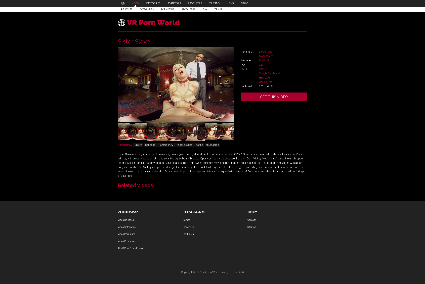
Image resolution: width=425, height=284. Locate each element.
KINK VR (264, 60)
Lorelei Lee (265, 51)
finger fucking (184, 144)
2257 (241, 272)
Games (186, 220)
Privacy (225, 272)
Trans (218, 9)
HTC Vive (264, 77)
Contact (251, 220)
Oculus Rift (265, 82)
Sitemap (251, 227)
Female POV (166, 144)
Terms (233, 272)
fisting (199, 144)
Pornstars (167, 9)
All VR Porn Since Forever (131, 248)
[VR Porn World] (123, 3)
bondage (150, 144)
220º (262, 64)
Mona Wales (266, 56)
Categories (146, 9)
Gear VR (263, 69)
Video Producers (126, 241)
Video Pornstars (126, 234)
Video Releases (126, 220)
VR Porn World (153, 22)
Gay (205, 9)
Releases (126, 9)
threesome (212, 144)
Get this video (274, 97)
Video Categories (127, 227)
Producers (188, 9)
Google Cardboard (269, 73)
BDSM (138, 144)
